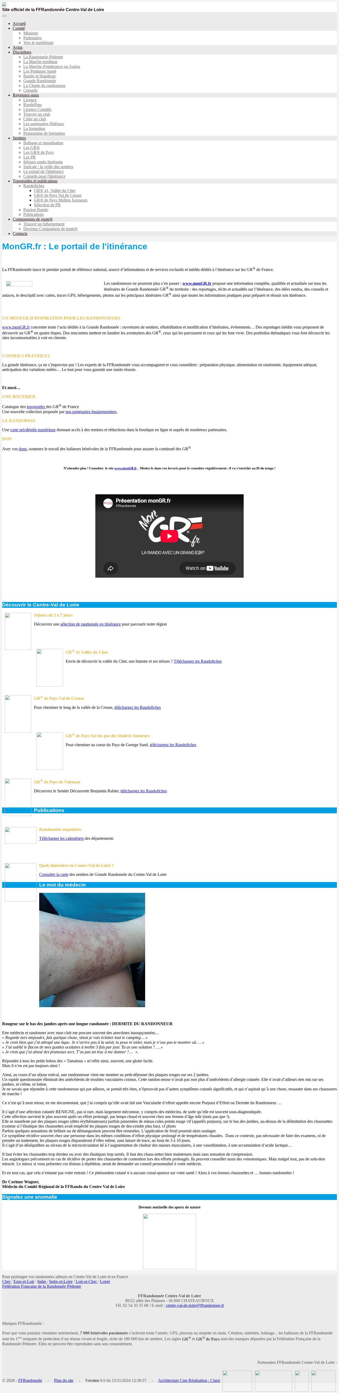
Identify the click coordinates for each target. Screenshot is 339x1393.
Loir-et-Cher (87, 1281)
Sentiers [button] (19, 138)
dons (23, 449)
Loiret (105, 1281)
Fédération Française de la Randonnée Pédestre (41, 1286)
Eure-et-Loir (24, 1281)
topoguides (36, 407)
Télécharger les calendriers (61, 838)
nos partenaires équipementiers (91, 411)
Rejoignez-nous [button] (26, 95)
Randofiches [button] (33, 186)
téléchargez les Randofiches (137, 707)
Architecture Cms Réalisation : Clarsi (189, 1380)
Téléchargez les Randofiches (198, 661)
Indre (42, 1281)
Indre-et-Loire (61, 1281)
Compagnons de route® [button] (33, 219)
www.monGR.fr (196, 283)
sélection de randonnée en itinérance (90, 624)
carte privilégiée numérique (33, 429)
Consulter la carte (53, 874)
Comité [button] (19, 28)
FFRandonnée (30, 1380)
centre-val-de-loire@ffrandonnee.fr (195, 1305)
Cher (6, 1281)
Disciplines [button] (22, 52)
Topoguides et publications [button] (35, 181)
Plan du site (63, 1380)
